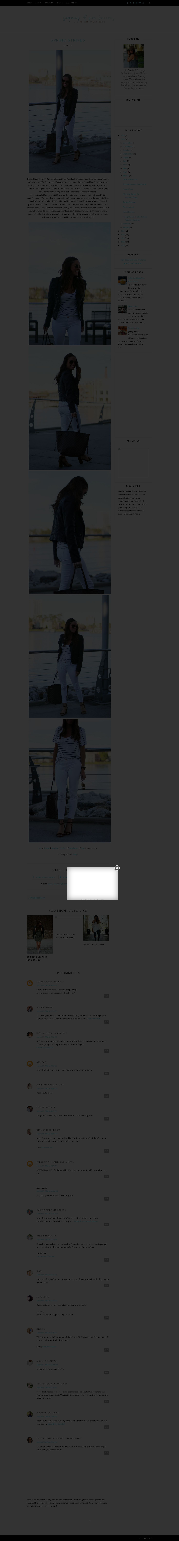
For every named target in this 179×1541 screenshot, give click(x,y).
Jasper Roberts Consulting (93, 899)
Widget (102, 899)
